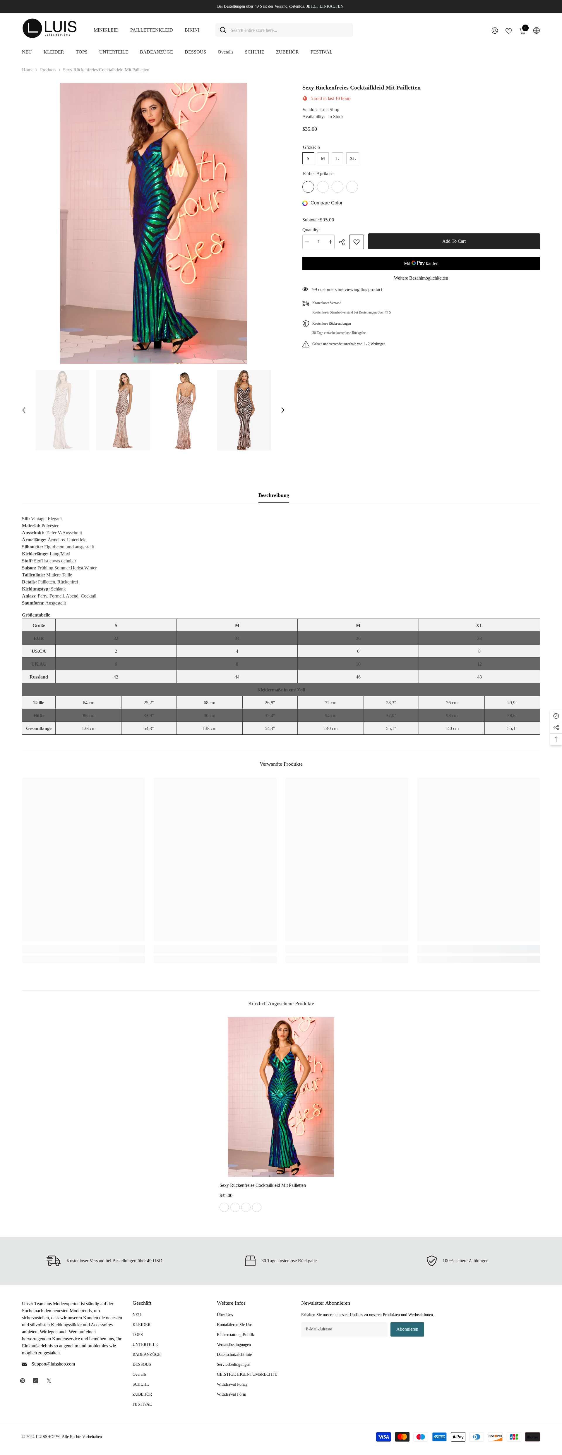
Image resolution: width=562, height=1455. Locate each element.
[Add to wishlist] (356, 242)
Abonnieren (407, 1329)
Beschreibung (273, 495)
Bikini (192, 29)
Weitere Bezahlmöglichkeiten (421, 277)
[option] (153, 223)
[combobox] (289, 30)
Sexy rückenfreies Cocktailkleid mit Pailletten (263, 1185)
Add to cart (454, 241)
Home (27, 69)
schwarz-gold (235, 1207)
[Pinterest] (22, 1380)
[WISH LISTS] (509, 30)
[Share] (344, 242)
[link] (83, 949)
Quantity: (311, 229)
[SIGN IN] (494, 30)
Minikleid (106, 29)
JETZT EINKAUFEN (324, 6)
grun (256, 1207)
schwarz (246, 1207)
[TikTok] (35, 1380)
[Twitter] (48, 1380)
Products (48, 69)
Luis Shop (329, 109)
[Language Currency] (536, 30)
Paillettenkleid (151, 29)
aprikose (224, 1207)
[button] (23, 410)
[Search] (284, 30)
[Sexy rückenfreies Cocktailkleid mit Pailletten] (281, 1097)
